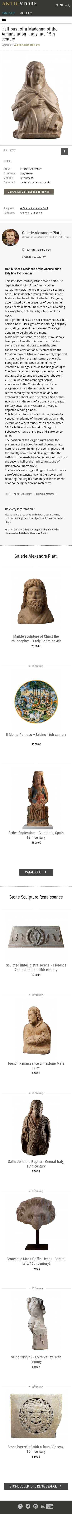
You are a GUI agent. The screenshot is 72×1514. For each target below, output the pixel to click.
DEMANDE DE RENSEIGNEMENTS (28, 191)
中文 (67, 5)
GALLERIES (26, 13)
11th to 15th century (21, 493)
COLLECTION (40, 257)
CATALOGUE (8, 13)
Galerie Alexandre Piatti (42, 232)
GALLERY (26, 257)
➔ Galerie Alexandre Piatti (34, 208)
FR (56, 5)
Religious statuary (45, 493)
